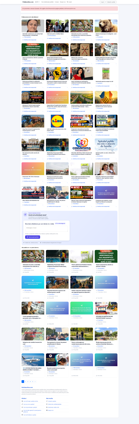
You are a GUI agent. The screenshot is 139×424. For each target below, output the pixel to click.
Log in (102, 2)
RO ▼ (38, 2)
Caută (70, 2)
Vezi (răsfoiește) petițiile (47, 2)
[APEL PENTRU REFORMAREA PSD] (33, 196)
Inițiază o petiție (111, 2)
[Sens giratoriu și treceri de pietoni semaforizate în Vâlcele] (57, 197)
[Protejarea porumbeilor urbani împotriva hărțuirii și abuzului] (106, 197)
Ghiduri (24, 398)
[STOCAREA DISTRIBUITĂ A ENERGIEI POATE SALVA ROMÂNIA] (106, 126)
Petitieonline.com (28, 2)
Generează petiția (34, 237)
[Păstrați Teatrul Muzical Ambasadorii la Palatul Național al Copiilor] (81, 197)
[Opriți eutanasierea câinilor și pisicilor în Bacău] (33, 54)
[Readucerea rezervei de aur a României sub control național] (106, 102)
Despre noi (63, 2)
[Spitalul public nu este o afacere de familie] (106, 150)
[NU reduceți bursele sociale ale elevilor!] (33, 150)
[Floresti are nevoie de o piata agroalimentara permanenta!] (57, 173)
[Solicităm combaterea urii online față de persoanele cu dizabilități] (33, 31)
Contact (57, 2)
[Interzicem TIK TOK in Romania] (33, 172)
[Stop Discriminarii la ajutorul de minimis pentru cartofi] (33, 126)
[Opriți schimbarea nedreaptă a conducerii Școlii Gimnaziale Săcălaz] (81, 78)
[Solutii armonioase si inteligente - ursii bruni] (106, 31)
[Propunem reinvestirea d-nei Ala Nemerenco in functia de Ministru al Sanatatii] (81, 126)
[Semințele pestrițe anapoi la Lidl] (106, 77)
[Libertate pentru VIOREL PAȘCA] (57, 30)
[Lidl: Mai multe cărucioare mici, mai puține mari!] (57, 126)
